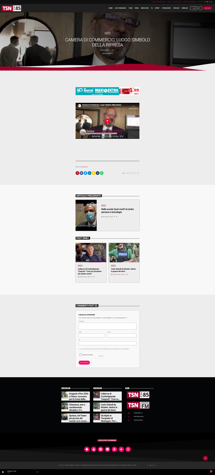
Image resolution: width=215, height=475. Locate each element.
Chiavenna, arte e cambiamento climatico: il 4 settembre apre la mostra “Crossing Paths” (77, 411)
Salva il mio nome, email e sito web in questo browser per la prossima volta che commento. (105, 349)
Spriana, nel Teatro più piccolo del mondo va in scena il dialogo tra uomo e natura (78, 421)
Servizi (107, 33)
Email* (109, 332)
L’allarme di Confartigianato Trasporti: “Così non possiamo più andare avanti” (89, 271)
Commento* (82, 321)
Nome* (80, 332)
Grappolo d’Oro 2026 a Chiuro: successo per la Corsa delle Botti (78, 397)
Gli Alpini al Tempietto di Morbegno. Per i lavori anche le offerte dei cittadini (110, 421)
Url (79, 339)
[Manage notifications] (211, 471)
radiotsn (84, 167)
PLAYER (207, 8)
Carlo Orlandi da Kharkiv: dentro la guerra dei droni (123, 270)
